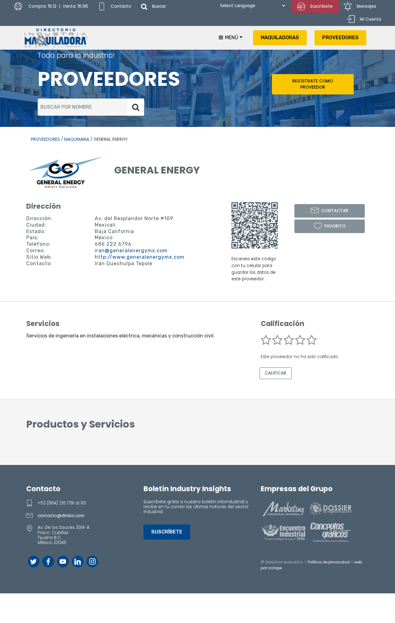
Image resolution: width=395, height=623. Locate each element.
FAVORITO (335, 226)
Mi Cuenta (370, 19)
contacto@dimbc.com (61, 516)
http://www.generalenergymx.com (140, 257)
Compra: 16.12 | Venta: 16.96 (57, 6)
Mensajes (366, 6)
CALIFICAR (275, 373)
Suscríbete (321, 6)
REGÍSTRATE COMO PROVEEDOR (312, 84)
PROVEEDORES (340, 37)
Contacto (121, 6)
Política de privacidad (329, 562)
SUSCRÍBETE (166, 532)
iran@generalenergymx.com (131, 250)
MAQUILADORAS (280, 37)
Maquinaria (76, 139)
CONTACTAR (334, 211)
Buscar (159, 6)
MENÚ (231, 37)
